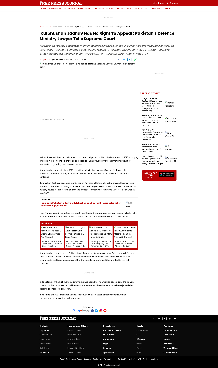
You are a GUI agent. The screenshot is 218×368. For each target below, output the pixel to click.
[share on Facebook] (119, 59)
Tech (167, 9)
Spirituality (108, 352)
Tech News (169, 335)
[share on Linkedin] (129, 59)
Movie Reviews (73, 339)
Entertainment (85, 9)
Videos (167, 339)
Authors (154, 359)
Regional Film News (75, 348)
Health (139, 343)
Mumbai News (55, 9)
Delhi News (44, 348)
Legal (105, 343)
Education (157, 9)
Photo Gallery (170, 330)
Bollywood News (74, 330)
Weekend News (171, 348)
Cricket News (142, 330)
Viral (146, 9)
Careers (87, 359)
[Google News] (81, 310)
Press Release (170, 352)
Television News (74, 352)
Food (139, 352)
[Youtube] (104, 310)
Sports (138, 9)
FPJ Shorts (69, 9)
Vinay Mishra (45, 59)
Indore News (45, 339)
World (48, 27)
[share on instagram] (170, 318)
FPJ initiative (109, 335)
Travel (139, 348)
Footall (139, 335)
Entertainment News (77, 326)
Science (107, 348)
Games (109, 9)
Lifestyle (141, 339)
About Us (64, 359)
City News (44, 330)
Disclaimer (97, 359)
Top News (168, 326)
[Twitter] (96, 310)
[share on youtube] (175, 318)
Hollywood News (74, 335)
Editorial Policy (76, 359)
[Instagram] (100, 310)
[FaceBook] (92, 310)
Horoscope (108, 339)
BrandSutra (109, 326)
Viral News (168, 343)
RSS (147, 359)
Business (99, 9)
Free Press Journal (61, 3)
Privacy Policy (110, 359)
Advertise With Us (137, 359)
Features (120, 9)
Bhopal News (45, 343)
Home (43, 9)
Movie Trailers (73, 343)
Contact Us (122, 359)
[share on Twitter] (124, 59)
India (129, 9)
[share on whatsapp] (135, 59)
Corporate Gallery (112, 330)
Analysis (44, 326)
